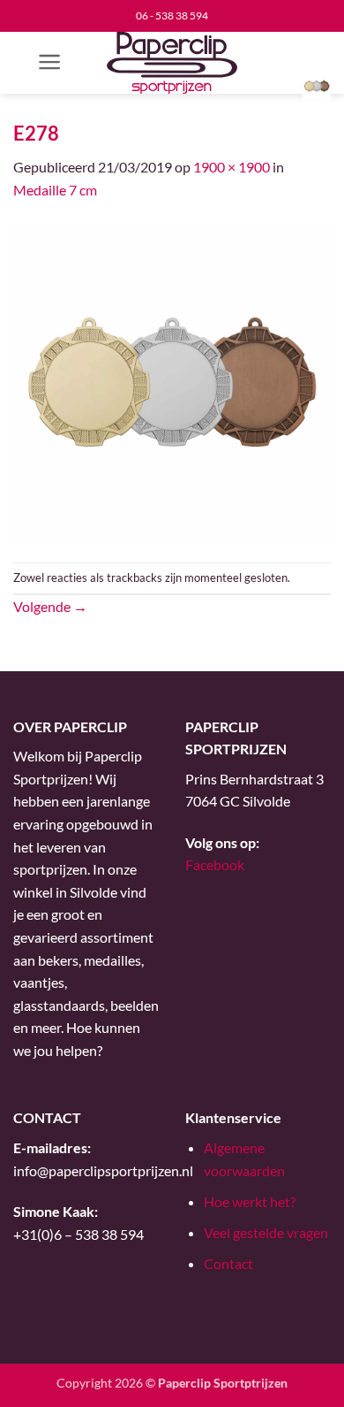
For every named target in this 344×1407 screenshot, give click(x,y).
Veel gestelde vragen (266, 1232)
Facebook (214, 864)
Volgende (50, 606)
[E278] (172, 379)
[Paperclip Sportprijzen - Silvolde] (172, 63)
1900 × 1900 (231, 166)
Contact (228, 1263)
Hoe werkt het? (249, 1201)
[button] (49, 62)
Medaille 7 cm (55, 189)
